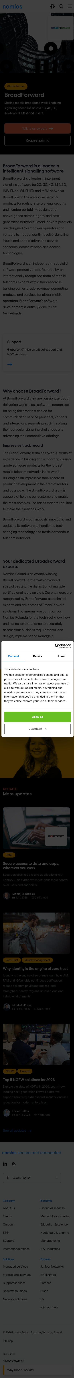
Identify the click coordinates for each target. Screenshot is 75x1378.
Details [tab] (37, 656)
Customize (35, 728)
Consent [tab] (13, 656)
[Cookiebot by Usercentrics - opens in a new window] (55, 646)
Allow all (37, 716)
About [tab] (62, 656)
